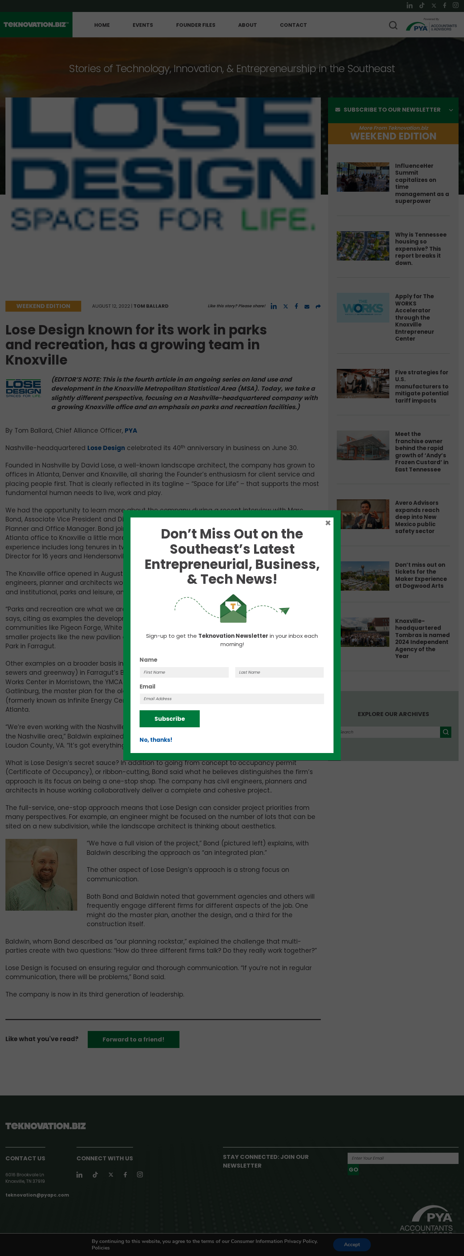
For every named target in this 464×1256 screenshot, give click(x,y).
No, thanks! (156, 740)
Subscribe (169, 719)
